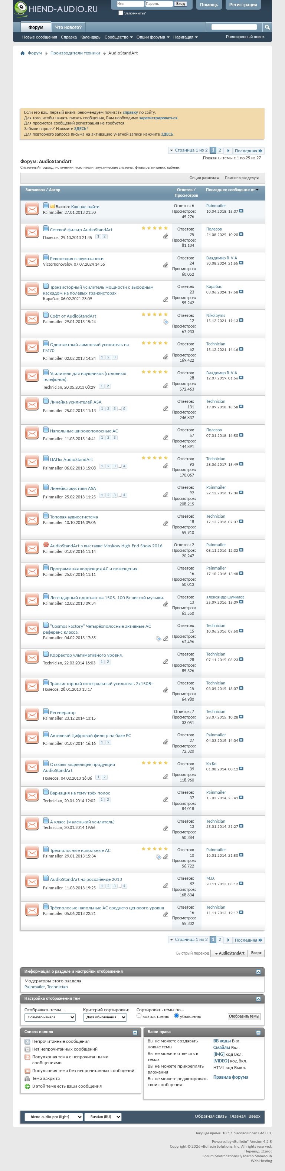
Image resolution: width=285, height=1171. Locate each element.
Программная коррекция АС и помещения (93, 569)
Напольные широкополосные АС (84, 431)
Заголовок (35, 190)
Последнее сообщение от (230, 190)
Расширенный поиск (245, 36)
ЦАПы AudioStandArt (71, 459)
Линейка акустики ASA (73, 488)
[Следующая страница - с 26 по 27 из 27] (228, 151)
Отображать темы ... (45, 1010)
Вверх (256, 954)
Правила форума (230, 1077)
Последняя (246, 151)
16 (192, 574)
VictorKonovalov (57, 264)
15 (192, 631)
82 (192, 884)
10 (192, 855)
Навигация (183, 37)
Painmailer (52, 212)
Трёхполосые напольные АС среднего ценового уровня (107, 908)
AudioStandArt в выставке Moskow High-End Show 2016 (106, 546)
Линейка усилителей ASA (76, 402)
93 (192, 464)
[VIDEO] (221, 1061)
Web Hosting (261, 1161)
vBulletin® (240, 1142)
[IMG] (219, 1054)
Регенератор (63, 712)
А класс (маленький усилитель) (82, 822)
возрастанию (155, 1016)
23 (192, 292)
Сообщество (116, 37)
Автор (54, 190)
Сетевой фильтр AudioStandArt (81, 230)
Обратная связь (211, 1116)
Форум (36, 27)
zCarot (266, 1152)
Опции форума (151, 37)
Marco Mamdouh (257, 1156)
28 (192, 378)
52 (192, 350)
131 (190, 407)
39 (192, 769)
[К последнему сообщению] (241, 212)
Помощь (209, 4)
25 (192, 235)
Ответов (185, 190)
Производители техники (75, 53)
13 (192, 602)
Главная (238, 1116)
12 (192, 321)
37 (192, 798)
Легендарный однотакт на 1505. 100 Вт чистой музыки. (107, 598)
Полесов (51, 238)
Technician (52, 387)
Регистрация (243, 4)
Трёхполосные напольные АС (80, 850)
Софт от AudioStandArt (73, 316)
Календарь (91, 37)
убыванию (190, 1016)
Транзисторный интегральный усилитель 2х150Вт (101, 683)
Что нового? (68, 27)
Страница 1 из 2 (191, 150)
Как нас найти (85, 207)
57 (192, 436)
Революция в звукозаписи (77, 258)
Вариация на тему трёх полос (80, 793)
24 (192, 263)
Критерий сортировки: (106, 1010)
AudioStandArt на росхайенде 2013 (86, 879)
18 (192, 522)
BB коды (222, 1041)
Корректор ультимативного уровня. (86, 655)
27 (192, 741)
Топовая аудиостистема (74, 517)
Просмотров (186, 195)
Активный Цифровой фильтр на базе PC (90, 735)
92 (192, 493)
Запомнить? (134, 13)
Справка (69, 37)
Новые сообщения (39, 37)
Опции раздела (203, 178)
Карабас (51, 299)
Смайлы (221, 1047)
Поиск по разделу (240, 178)
